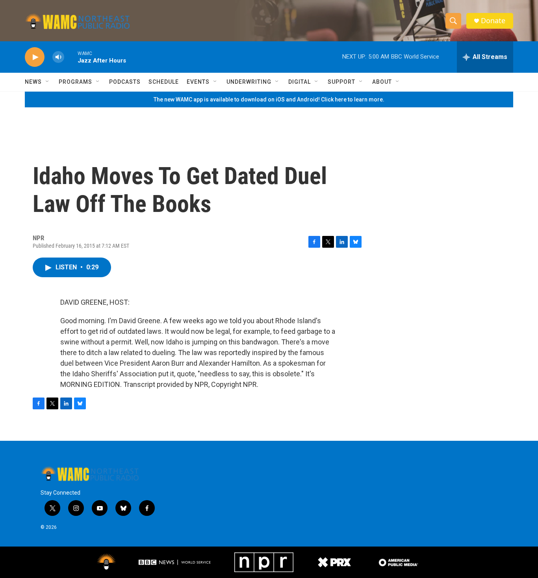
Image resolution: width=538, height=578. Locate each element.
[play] (34, 57)
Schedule (163, 82)
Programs (75, 82)
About (382, 82)
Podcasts (125, 82)
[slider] (71, 57)
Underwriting (248, 82)
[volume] (58, 57)
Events (198, 82)
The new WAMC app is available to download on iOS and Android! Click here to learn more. (269, 99)
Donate (493, 21)
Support (341, 82)
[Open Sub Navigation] (48, 82)
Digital (299, 82)
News (33, 82)
